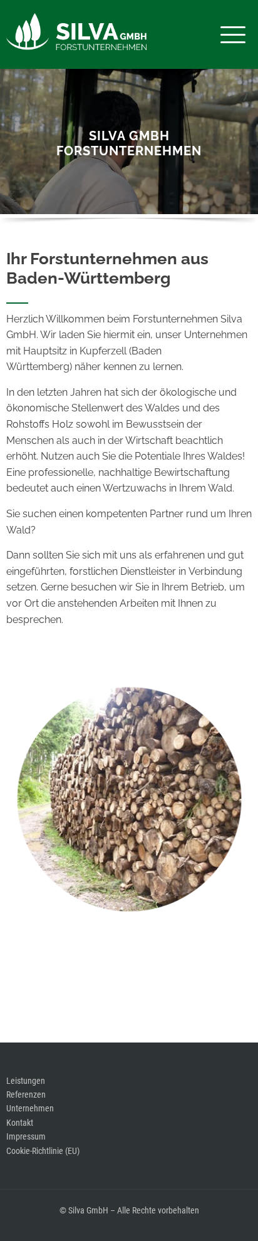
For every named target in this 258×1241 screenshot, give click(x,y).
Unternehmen (30, 1108)
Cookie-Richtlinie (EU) (43, 1151)
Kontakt (19, 1123)
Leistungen (25, 1081)
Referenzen (26, 1094)
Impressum (26, 1136)
